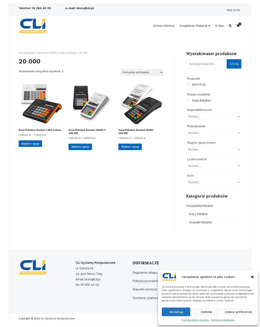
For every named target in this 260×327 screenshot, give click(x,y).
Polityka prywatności (222, 320)
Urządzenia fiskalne (193, 25)
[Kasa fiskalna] (188, 100)
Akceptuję (176, 312)
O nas (219, 25)
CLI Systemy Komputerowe (57, 318)
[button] (252, 277)
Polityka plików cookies (195, 320)
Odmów (206, 312)
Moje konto (233, 10)
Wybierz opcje (30, 143)
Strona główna (163, 25)
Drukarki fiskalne (200, 222)
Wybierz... (194, 116)
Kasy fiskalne (198, 214)
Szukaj (234, 64)
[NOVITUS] (188, 84)
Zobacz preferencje (238, 312)
